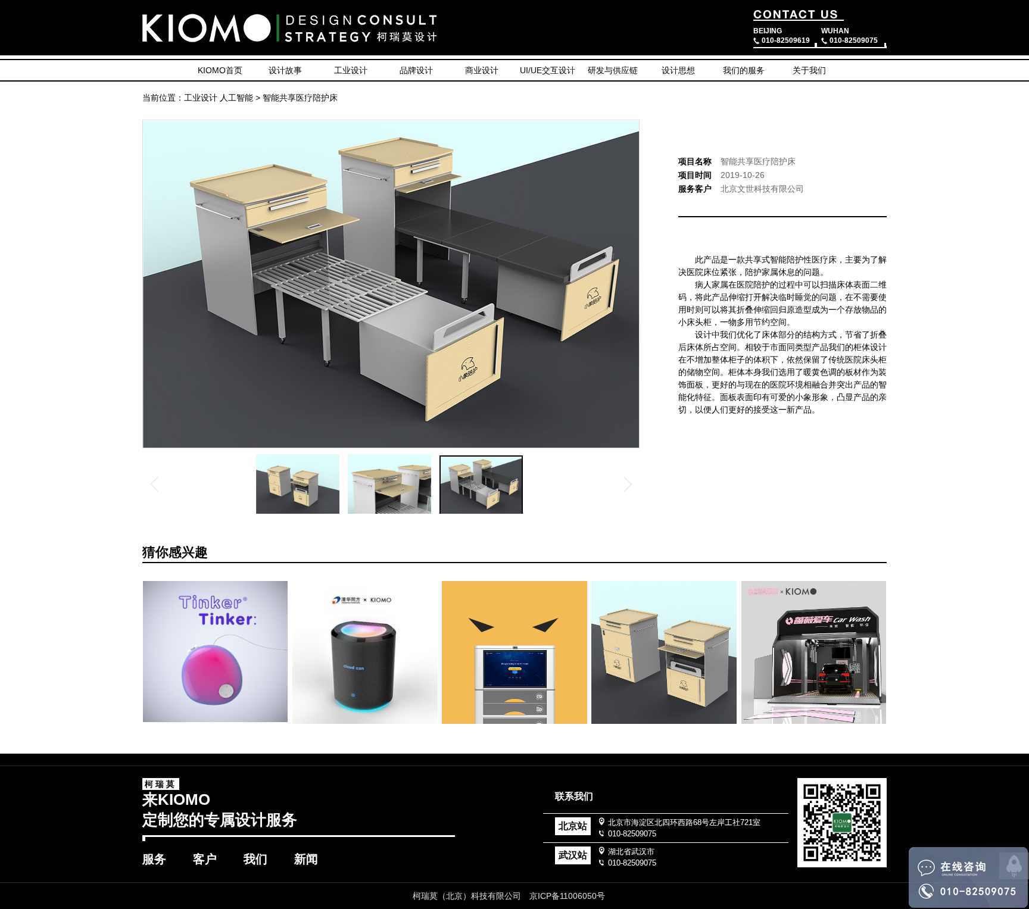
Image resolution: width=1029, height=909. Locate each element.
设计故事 (285, 70)
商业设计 (481, 70)
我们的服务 (744, 70)
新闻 (306, 859)
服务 (154, 859)
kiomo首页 (220, 70)
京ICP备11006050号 (567, 896)
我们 (255, 859)
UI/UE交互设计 (547, 70)
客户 (205, 859)
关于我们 (809, 70)
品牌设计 (416, 70)
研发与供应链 (613, 70)
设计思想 (678, 70)
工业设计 (350, 70)
